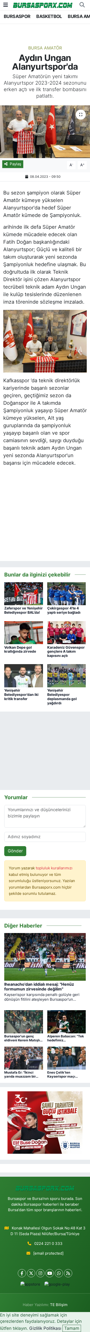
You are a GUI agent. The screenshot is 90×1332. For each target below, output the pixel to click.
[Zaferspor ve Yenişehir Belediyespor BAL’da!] (23, 593)
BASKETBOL (49, 16)
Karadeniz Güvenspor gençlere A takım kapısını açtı (66, 651)
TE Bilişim (59, 1305)
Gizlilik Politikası (45, 1328)
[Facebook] (22, 1273)
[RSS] (68, 1273)
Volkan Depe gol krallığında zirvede (20, 649)
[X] (31, 1273)
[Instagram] (40, 1273)
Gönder (15, 850)
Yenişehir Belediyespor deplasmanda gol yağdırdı (62, 696)
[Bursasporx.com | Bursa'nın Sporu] (42, 4)
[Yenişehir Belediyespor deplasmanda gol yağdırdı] (66, 675)
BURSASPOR (17, 16)
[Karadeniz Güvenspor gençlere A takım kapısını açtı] (66, 632)
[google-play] (57, 1285)
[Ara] (82, 5)
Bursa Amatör (45, 47)
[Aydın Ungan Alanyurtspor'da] (45, 131)
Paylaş (15, 164)
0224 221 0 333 (48, 1243)
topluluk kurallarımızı (54, 868)
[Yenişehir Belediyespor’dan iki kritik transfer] (23, 675)
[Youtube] (50, 1273)
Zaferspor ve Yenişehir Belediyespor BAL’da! (23, 610)
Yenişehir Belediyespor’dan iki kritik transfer (21, 694)
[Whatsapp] (59, 1273)
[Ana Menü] (5, 4)
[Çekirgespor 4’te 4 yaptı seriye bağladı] (66, 593)
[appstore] (30, 1285)
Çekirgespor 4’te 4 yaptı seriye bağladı (63, 610)
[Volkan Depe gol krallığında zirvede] (23, 632)
